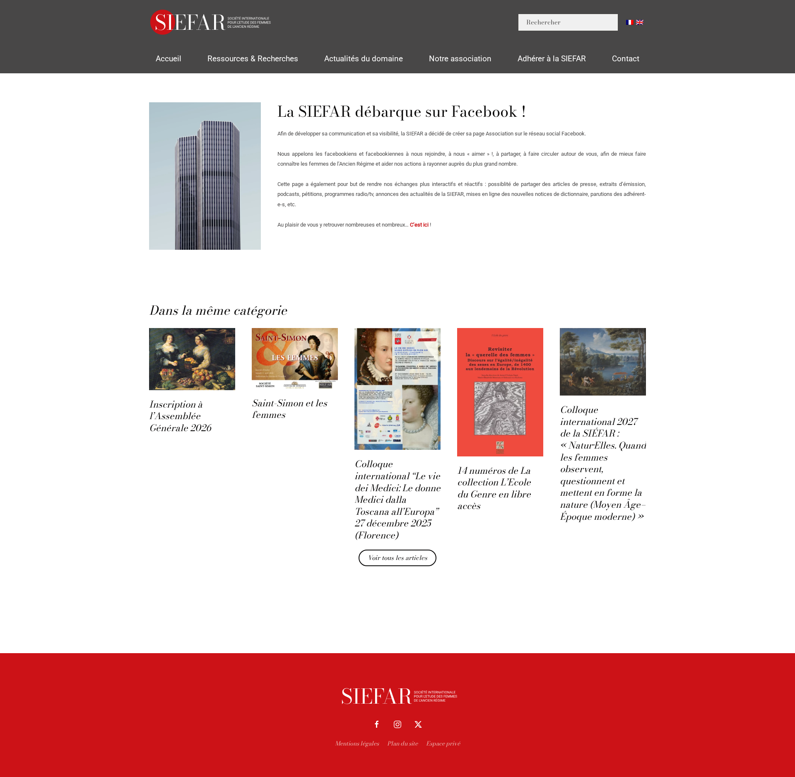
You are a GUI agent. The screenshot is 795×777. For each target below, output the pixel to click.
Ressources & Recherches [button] (252, 58)
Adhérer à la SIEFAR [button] (552, 58)
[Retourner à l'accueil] (211, 22)
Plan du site (402, 743)
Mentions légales (357, 743)
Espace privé (443, 743)
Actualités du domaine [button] (363, 58)
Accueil (168, 58)
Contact (625, 58)
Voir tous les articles (397, 557)
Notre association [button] (460, 58)
